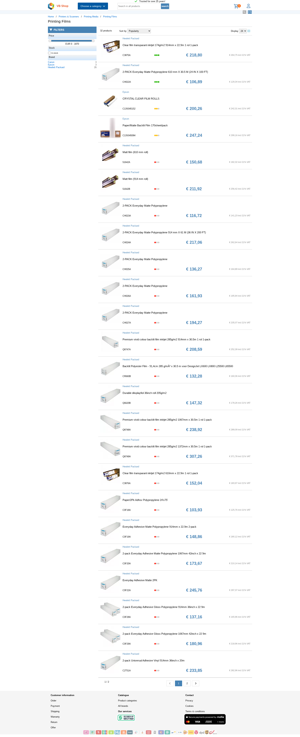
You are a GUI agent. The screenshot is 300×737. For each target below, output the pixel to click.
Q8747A (127, 349)
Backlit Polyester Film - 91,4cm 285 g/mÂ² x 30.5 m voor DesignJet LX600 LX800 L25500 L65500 (178, 366)
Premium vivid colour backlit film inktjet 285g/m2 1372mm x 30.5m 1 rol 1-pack (167, 446)
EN (249, 12)
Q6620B (127, 403)
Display (234, 31)
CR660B (127, 376)
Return (54, 722)
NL (244, 12)
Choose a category (92, 6)
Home (51, 16)
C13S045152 (129, 108)
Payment (55, 706)
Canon (51, 62)
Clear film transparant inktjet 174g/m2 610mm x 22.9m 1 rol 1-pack (160, 473)
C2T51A (127, 670)
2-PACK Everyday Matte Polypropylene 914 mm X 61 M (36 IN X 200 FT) (164, 232)
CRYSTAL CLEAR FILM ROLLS (141, 98)
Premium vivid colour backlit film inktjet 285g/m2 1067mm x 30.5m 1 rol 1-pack (167, 419)
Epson (51, 64)
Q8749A (127, 456)
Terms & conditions (195, 711)
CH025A (127, 269)
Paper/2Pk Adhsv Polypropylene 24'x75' (145, 499)
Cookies (189, 706)
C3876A (127, 483)
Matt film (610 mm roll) (135, 152)
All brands (123, 706)
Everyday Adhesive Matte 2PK (140, 580)
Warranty (55, 716)
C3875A (127, 55)
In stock (54, 53)
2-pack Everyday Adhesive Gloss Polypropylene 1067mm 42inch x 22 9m (164, 633)
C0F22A (127, 590)
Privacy (189, 700)
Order (53, 700)
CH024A (127, 242)
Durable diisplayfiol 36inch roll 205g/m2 (144, 392)
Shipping (55, 711)
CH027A (127, 322)
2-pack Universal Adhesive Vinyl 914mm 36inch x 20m (154, 660)
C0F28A (127, 617)
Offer (53, 727)
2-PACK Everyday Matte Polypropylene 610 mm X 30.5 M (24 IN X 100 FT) (165, 71)
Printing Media (91, 16)
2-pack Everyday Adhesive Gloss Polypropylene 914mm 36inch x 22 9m (164, 606)
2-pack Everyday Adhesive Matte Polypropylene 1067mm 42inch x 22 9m (164, 553)
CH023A (127, 215)
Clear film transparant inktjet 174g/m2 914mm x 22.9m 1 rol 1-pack (160, 45)
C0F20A (127, 563)
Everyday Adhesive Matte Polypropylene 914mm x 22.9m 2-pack (159, 526)
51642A (126, 162)
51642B (126, 189)
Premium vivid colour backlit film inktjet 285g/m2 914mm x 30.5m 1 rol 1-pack (166, 339)
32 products (106, 30)
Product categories (127, 700)
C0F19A (127, 536)
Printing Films (110, 16)
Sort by (123, 31)
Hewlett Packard (56, 67)
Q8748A (127, 429)
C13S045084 (129, 135)
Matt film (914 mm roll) (135, 178)
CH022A (127, 82)
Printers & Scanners (69, 16)
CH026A (127, 296)
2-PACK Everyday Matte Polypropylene (145, 205)
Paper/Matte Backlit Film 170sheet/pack (145, 125)
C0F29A (127, 643)
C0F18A (127, 510)
